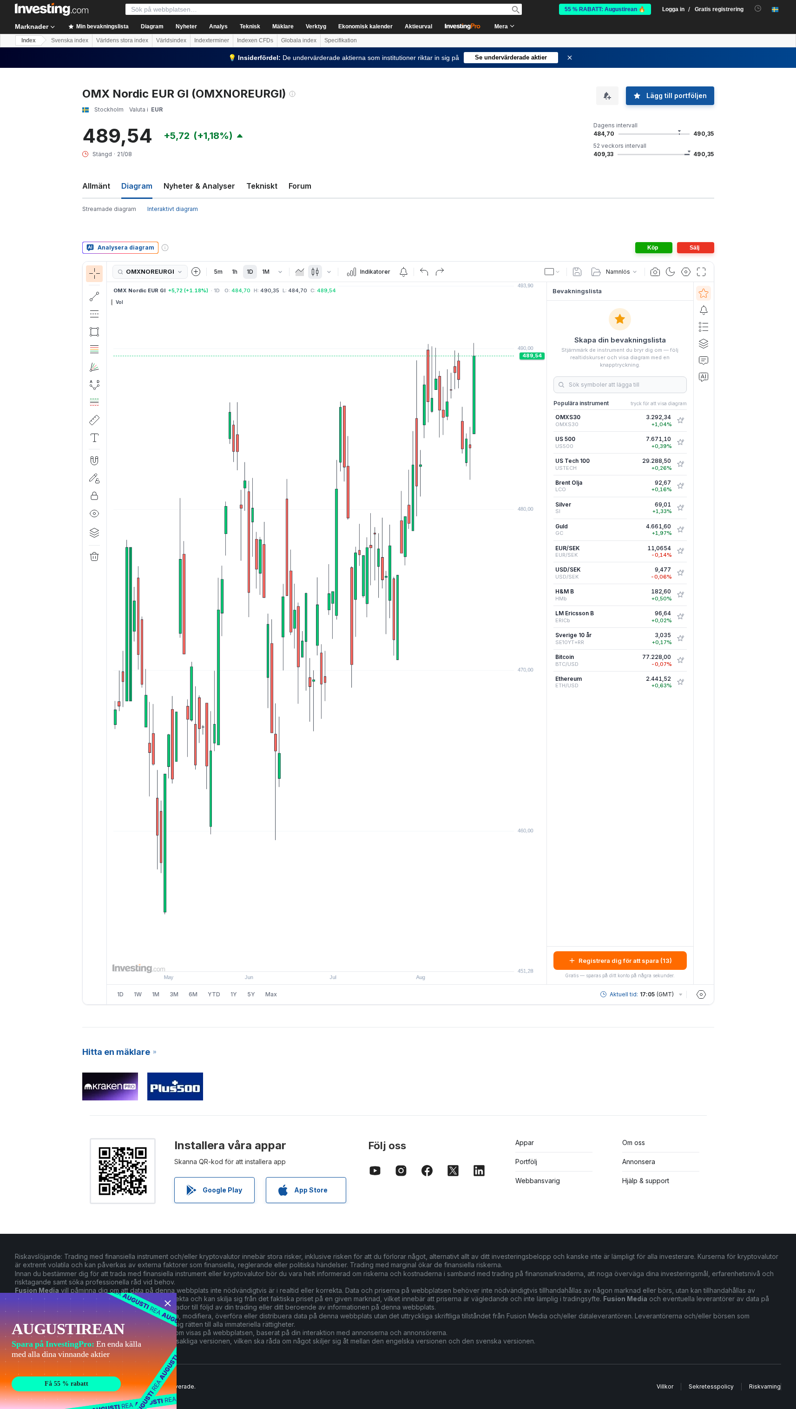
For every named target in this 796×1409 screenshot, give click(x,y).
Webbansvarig (537, 1181)
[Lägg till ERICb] (680, 616)
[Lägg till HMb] (680, 594)
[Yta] (300, 272)
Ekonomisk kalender (365, 26)
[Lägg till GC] (680, 529)
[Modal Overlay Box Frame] (88, 1351)
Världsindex (171, 40)
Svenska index (69, 40)
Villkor (665, 1386)
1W (138, 994)
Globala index (298, 40)
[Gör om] (440, 272)
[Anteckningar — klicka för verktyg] (94, 437)
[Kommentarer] (703, 360)
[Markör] (94, 273)
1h (234, 271)
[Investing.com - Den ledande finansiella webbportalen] (51, 9)
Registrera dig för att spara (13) (625, 960)
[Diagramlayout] (552, 272)
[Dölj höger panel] (543, 633)
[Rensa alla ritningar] (94, 556)
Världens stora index (122, 40)
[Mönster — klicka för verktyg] (94, 384)
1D (250, 271)
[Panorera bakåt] (327, 960)
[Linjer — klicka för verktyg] (94, 296)
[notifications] (758, 8)
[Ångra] (424, 272)
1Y (233, 994)
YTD (214, 994)
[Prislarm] (403, 272)
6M (193, 994)
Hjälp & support (645, 1181)
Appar (524, 1142)
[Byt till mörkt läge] (671, 272)
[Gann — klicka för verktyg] (94, 367)
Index (28, 40)
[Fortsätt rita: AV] (94, 478)
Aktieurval (418, 26)
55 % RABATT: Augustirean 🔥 (605, 9)
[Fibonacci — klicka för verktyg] (94, 349)
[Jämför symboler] (196, 272)
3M (174, 994)
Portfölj (526, 1161)
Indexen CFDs (255, 40)
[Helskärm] (701, 272)
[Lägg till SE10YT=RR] (680, 638)
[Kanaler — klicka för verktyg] (94, 314)
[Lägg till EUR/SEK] (680, 551)
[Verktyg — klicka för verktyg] (94, 420)
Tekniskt (261, 186)
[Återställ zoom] (352, 960)
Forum (300, 186)
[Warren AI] (703, 376)
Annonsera (638, 1161)
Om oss (633, 1142)
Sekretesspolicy (711, 1386)
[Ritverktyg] (109, 633)
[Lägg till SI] (680, 507)
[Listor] (703, 326)
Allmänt (96, 186)
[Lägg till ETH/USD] (680, 682)
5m (218, 271)
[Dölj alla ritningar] (94, 513)
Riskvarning (765, 1386)
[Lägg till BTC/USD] (680, 660)
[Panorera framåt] (339, 960)
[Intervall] (280, 272)
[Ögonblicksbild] (655, 272)
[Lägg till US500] (680, 442)
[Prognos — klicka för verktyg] (94, 402)
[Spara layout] (577, 272)
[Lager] (94, 532)
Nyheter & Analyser (199, 186)
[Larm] (703, 310)
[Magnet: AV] (94, 460)
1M (266, 271)
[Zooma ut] (302, 960)
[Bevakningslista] (703, 293)
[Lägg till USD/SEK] (680, 572)
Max (271, 994)
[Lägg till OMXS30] (680, 420)
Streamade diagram (109, 208)
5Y (251, 994)
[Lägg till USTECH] (680, 464)
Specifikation (340, 40)
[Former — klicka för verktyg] (94, 331)
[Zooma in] (314, 960)
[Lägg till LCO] (680, 486)
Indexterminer (211, 40)
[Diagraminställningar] (686, 272)
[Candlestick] (315, 272)
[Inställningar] (701, 994)
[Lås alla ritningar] (94, 495)
